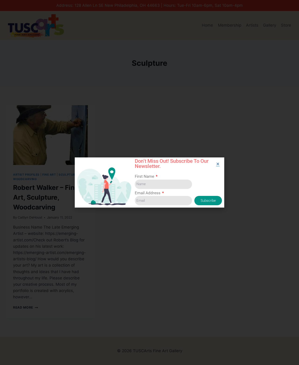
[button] (218, 164)
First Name (145, 176)
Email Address (148, 193)
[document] (149, 182)
